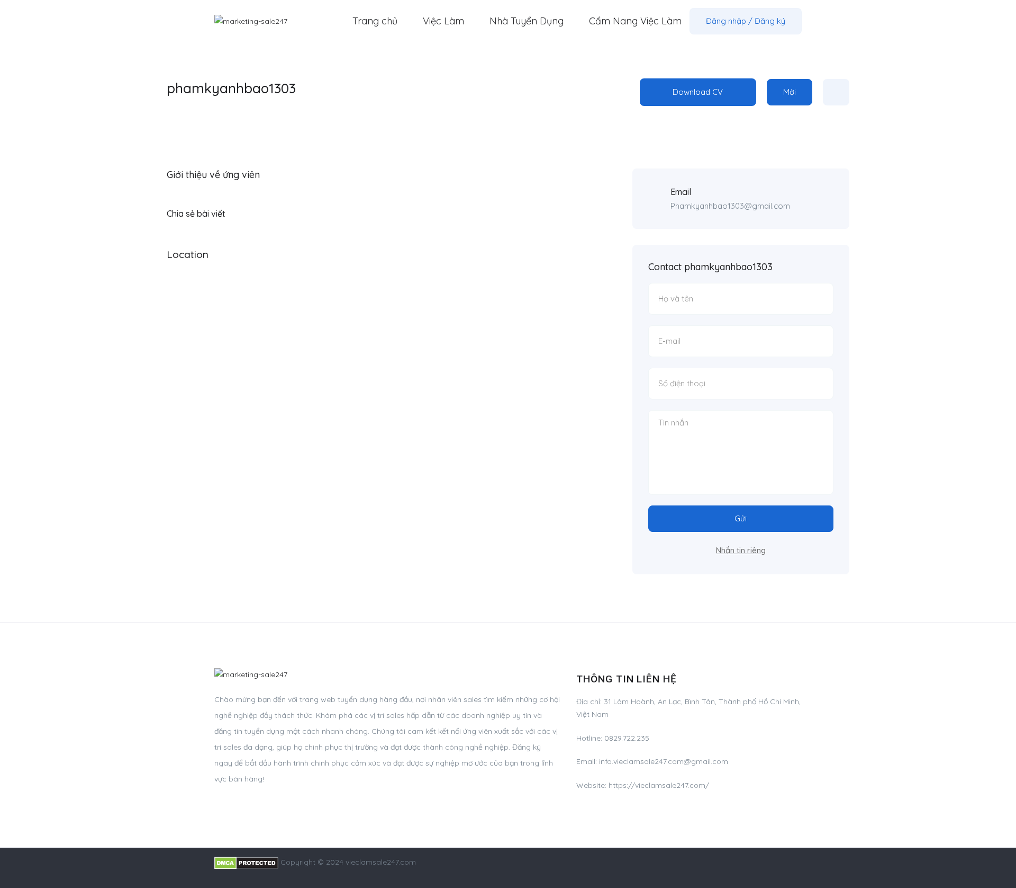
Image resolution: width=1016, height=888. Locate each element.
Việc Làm (443, 21)
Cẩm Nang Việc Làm (635, 21)
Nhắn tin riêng (741, 550)
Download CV (698, 92)
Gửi (740, 518)
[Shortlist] (836, 92)
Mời (789, 92)
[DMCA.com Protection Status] (246, 862)
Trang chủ (374, 21)
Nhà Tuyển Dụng (526, 21)
